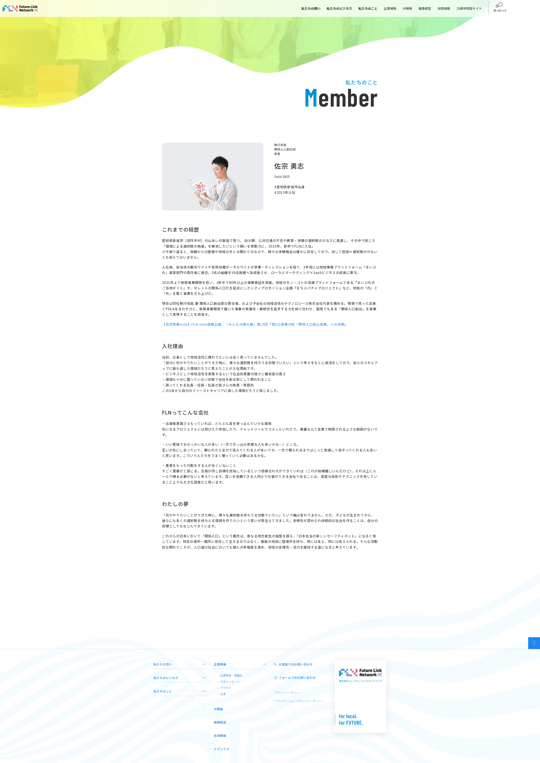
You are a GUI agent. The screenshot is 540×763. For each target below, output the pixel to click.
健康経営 (424, 8)
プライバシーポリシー (288, 693)
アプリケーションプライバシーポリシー (299, 701)
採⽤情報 (220, 735)
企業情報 (390, 8)
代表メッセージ (229, 682)
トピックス (222, 749)
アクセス (225, 688)
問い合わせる (500, 10)
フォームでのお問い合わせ (297, 677)
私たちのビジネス (166, 678)
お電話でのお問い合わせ (296, 664)
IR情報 (407, 8)
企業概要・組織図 (231, 675)
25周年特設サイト (469, 8)
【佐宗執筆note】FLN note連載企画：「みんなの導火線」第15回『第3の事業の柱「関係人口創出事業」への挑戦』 (255, 324)
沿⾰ (223, 694)
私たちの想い (163, 664)
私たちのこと (163, 691)
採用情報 (443, 8)
